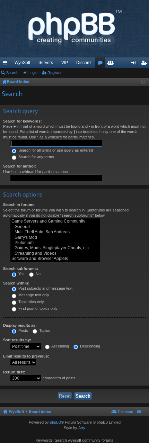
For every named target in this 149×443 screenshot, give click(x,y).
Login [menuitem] (135, 64)
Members (112, 64)
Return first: (14, 372)
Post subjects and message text (44, 288)
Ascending (60, 346)
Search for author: (19, 166)
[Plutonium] (55, 242)
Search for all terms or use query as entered (55, 150)
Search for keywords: (22, 121)
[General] (55, 226)
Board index (40, 411)
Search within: (16, 283)
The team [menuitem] (125, 411)
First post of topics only (37, 308)
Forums (101, 64)
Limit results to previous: (26, 356)
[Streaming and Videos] (55, 253)
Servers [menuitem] (45, 62)
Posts (22, 330)
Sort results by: (17, 340)
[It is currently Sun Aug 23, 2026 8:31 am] (143, 82)
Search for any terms (35, 157)
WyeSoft (22, 62)
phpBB (55, 422)
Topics (44, 330)
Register (54, 73)
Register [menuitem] (145, 64)
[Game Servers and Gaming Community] (55, 221)
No (38, 274)
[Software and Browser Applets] (55, 258)
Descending (89, 346)
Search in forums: (19, 204)
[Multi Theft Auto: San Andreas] (55, 232)
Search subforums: (20, 268)
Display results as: (20, 325)
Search (12, 73)
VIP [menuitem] (64, 62)
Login (32, 73)
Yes (21, 274)
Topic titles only (30, 302)
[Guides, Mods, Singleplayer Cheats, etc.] (55, 248)
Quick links (6, 64)
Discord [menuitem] (83, 62)
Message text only (33, 295)
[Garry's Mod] (55, 237)
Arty (81, 428)
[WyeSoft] (74, 28)
